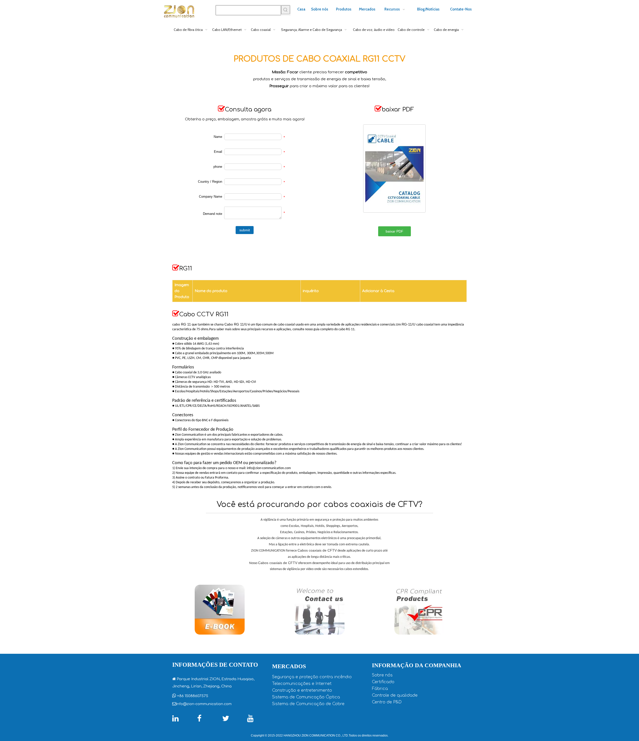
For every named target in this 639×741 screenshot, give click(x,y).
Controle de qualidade (395, 695)
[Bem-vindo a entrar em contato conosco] (319, 610)
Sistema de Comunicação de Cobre (308, 704)
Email (218, 152)
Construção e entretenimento (302, 690)
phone (217, 166)
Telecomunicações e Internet (301, 683)
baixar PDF (394, 231)
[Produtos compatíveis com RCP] (419, 610)
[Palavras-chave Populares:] (285, 9)
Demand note (212, 214)
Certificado (383, 682)
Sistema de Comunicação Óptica (306, 697)
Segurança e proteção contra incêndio (312, 677)
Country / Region (210, 181)
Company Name (210, 196)
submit (244, 230)
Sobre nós (382, 675)
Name (218, 137)
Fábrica (380, 688)
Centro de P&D (387, 702)
